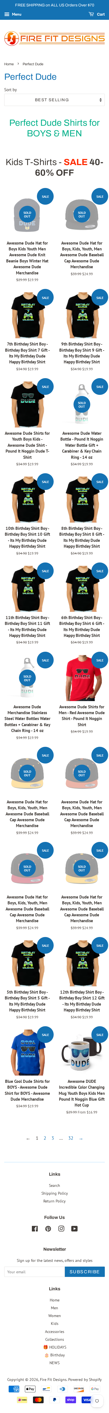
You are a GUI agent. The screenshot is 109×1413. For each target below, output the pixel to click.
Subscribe (85, 1271)
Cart (100, 14)
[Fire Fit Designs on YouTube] (74, 1229)
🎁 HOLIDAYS (54, 1347)
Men (54, 1307)
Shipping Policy (54, 1193)
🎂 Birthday (54, 1355)
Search (54, 1185)
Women (54, 1315)
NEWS (54, 1362)
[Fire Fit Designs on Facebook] (35, 1229)
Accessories (54, 1331)
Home (9, 64)
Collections (54, 1339)
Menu (16, 14)
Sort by (10, 89)
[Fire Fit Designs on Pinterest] (48, 1229)
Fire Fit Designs (53, 1379)
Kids (54, 1323)
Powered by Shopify (85, 1379)
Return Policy (54, 1201)
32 (70, 1138)
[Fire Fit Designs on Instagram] (61, 1229)
